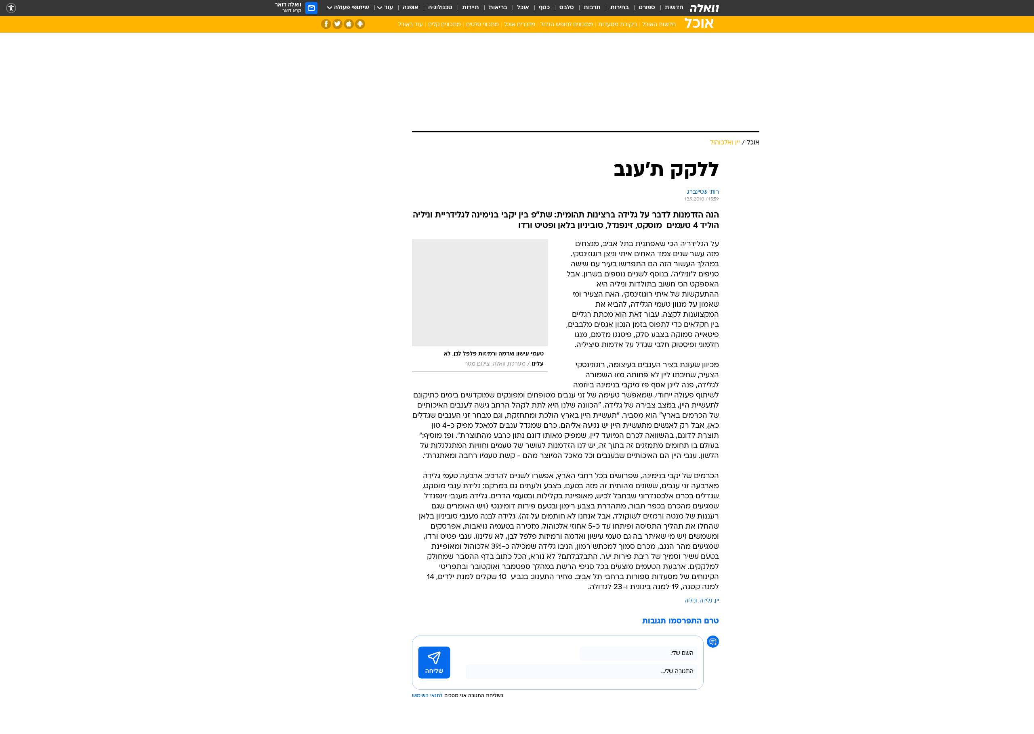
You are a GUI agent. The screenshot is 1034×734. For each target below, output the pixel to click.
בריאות (498, 8)
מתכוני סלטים (482, 24)
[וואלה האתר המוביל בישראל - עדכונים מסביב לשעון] (704, 8)
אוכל (523, 8)
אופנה (410, 8)
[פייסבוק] (326, 24)
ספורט (647, 8)
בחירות (619, 8)
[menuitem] (669, 8)
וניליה (691, 601)
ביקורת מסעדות (617, 24)
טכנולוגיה (440, 8)
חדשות (674, 8)
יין (717, 601)
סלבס (566, 8)
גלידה (706, 601)
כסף (544, 8)
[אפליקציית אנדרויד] (360, 24)
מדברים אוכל (519, 24)
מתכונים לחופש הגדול (566, 24)
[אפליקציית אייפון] (349, 24)
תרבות (592, 8)
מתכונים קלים (444, 24)
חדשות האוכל (659, 24)
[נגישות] (11, 8)
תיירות (470, 8)
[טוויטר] (337, 24)
